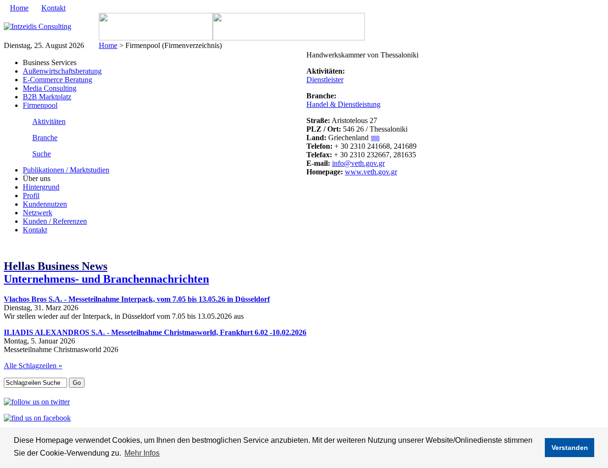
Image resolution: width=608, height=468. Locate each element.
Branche (44, 138)
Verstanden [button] (569, 447)
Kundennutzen (45, 204)
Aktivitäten (49, 121)
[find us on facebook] (37, 418)
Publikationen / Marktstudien (66, 170)
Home (19, 8)
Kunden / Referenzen (55, 221)
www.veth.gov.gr (371, 172)
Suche (41, 154)
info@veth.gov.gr (358, 163)
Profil (31, 195)
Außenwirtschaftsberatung (62, 71)
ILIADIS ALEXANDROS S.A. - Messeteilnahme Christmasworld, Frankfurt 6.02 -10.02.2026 (155, 332)
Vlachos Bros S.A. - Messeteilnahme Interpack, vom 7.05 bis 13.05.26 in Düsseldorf (137, 299)
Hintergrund (41, 187)
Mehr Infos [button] (142, 453)
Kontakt (53, 8)
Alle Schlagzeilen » (33, 366)
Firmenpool (40, 105)
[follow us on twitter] (37, 402)
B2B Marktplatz (47, 97)
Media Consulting (49, 88)
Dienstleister (324, 80)
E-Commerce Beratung (57, 80)
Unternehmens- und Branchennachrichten (106, 272)
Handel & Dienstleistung (343, 104)
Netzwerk (37, 213)
